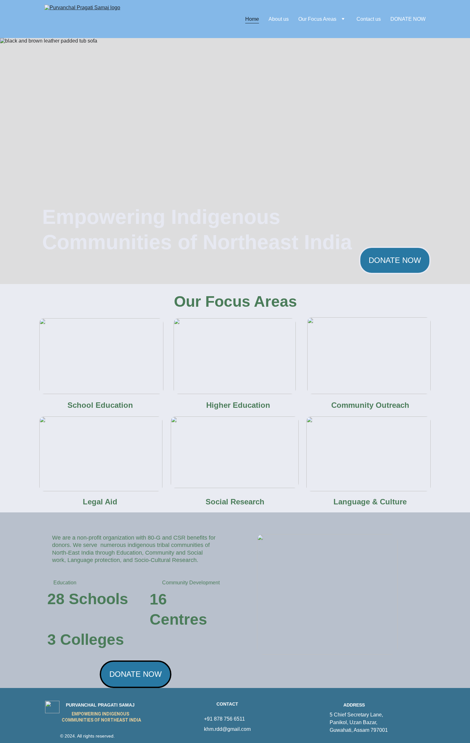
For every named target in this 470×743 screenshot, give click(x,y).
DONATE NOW (408, 19)
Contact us (368, 19)
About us (279, 19)
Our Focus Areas (317, 19)
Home (252, 19)
